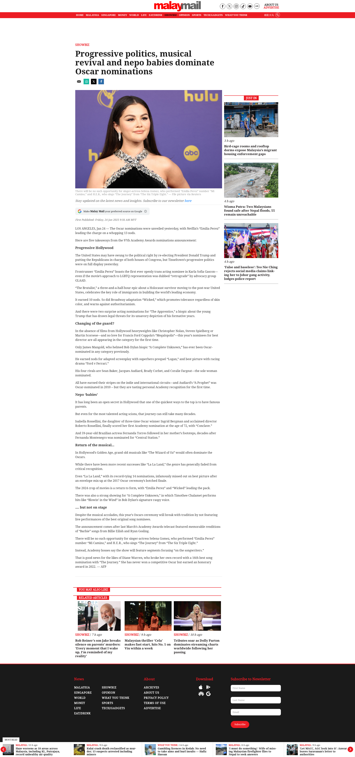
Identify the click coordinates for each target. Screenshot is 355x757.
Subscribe (240, 724)
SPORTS (196, 15)
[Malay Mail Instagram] (236, 6)
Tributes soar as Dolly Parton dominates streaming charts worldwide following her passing (196, 646)
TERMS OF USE (155, 703)
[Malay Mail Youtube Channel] (249, 6)
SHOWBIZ (171, 15)
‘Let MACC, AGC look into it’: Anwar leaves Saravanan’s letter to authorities (323, 751)
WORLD (134, 15)
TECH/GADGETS (213, 15)
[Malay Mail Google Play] (208, 690)
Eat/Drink (82, 713)
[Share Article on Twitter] (94, 83)
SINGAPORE (108, 15)
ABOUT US (151, 692)
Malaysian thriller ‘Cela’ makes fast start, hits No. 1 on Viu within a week (148, 644)
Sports (107, 703)
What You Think (236, 15)
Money (79, 703)
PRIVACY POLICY (156, 698)
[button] (145, 211)
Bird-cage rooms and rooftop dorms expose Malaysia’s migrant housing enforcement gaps (250, 150)
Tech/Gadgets (113, 708)
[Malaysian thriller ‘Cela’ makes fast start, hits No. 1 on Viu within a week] (148, 616)
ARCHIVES (151, 687)
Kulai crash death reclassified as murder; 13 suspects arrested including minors (111, 751)
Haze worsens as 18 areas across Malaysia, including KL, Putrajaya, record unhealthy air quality (38, 751)
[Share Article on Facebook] (101, 83)
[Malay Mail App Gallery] (201, 696)
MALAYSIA (92, 15)
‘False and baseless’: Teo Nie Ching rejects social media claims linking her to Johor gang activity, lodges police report (251, 273)
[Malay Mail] (177, 10)
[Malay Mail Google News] (208, 696)
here (188, 201)
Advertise (271, 7)
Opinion (108, 692)
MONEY (122, 15)
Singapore (83, 692)
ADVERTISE (152, 708)
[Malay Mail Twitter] (229, 6)
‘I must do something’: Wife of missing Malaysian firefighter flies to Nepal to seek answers (252, 751)
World (80, 698)
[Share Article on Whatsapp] (86, 83)
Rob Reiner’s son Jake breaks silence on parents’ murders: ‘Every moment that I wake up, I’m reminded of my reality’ (98, 648)
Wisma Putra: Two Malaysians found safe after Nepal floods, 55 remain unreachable (249, 210)
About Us (271, 4)
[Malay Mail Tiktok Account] (243, 6)
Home (80, 15)
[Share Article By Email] (79, 83)
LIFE (144, 15)
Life (77, 708)
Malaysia (21, 745)
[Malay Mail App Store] (200, 690)
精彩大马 (269, 15)
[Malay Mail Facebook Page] (222, 6)
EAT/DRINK (155, 15)
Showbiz (82, 45)
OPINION (184, 15)
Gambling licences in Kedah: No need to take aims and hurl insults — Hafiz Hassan (182, 751)
